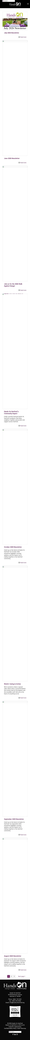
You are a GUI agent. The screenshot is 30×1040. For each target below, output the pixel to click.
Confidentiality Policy (10, 1028)
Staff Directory (21, 1028)
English (12, 1031)
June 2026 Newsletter (12, 158)
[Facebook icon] (13, 1034)
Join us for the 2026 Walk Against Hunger (13, 285)
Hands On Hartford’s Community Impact (11, 412)
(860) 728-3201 (17, 999)
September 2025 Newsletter (14, 819)
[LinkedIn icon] (15, 1034)
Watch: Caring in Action (12, 684)
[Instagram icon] (17, 1034)
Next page (21, 976)
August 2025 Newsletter (12, 956)
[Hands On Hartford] (15, 4)
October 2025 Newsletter (13, 547)
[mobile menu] (28, 2)
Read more (23, 37)
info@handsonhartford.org (16, 1002)
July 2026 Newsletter (11, 33)
